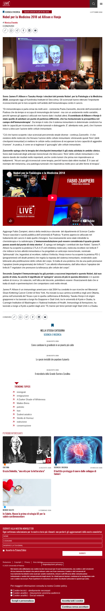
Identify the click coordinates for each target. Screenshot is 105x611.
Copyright (17, 562)
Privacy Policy (20, 549)
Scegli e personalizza (23, 601)
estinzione (22, 422)
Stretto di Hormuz (25, 418)
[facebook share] (23, 30)
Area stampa (38, 562)
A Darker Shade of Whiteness (31, 399)
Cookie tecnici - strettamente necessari (31, 590)
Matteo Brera (23, 403)
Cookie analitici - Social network (28, 595)
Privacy (27, 562)
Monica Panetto (11, 22)
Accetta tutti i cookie (72, 601)
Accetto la (10, 550)
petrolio (20, 407)
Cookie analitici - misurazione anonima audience (36, 593)
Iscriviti (82, 553)
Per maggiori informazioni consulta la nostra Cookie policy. (39, 586)
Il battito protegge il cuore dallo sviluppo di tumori (75, 472)
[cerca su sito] (93, 4)
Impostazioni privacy (52, 564)
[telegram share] (17, 30)
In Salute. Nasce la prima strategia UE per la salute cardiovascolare (24, 515)
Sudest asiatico (24, 414)
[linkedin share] (29, 30)
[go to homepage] (6, 3)
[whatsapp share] (11, 30)
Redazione (7, 562)
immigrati (21, 392)
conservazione (24, 425)
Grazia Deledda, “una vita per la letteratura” (24, 471)
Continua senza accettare (75, 607)
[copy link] (5, 30)
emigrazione (23, 396)
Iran (19, 411)
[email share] (35, 30)
